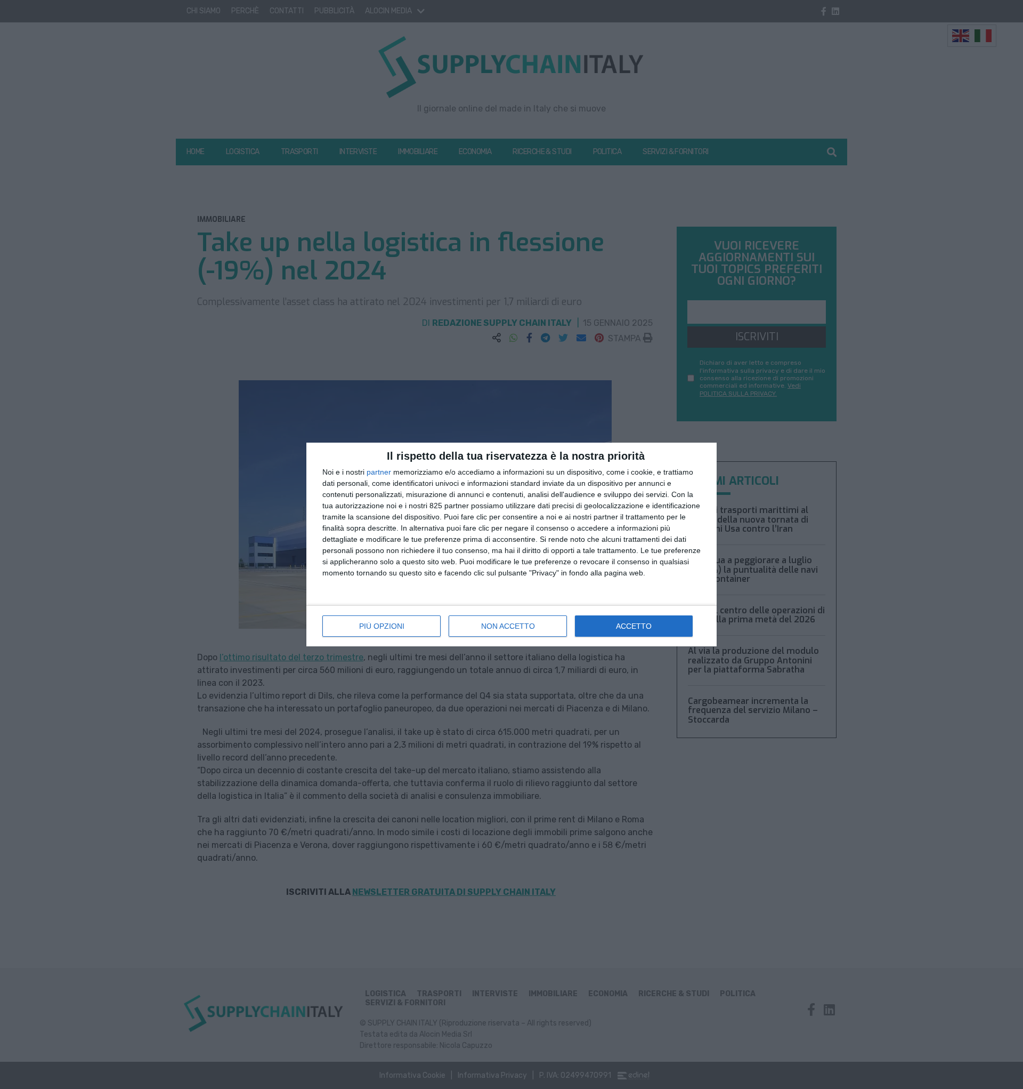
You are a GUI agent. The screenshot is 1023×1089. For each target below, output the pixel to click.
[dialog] (511, 544)
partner (379, 472)
